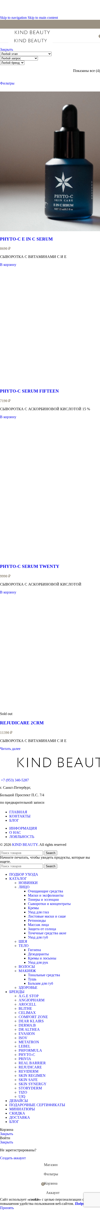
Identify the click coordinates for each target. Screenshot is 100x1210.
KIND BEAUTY (25, 845)
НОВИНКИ (28, 883)
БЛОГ (14, 820)
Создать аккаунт (13, 1158)
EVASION (27, 1034)
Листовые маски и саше (47, 916)
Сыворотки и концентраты (49, 904)
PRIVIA (25, 1059)
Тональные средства (44, 975)
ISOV (23, 1038)
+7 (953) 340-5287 (15, 780)
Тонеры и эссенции (43, 900)
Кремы (33, 908)
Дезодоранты (38, 954)
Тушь (32, 979)
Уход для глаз (38, 912)
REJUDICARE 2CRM (22, 722)
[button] (8, 265)
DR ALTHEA (29, 1029)
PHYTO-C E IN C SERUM (26, 239)
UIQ (22, 1096)
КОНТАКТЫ (19, 816)
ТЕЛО (24, 946)
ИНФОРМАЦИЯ (23, 828)
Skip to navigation (14, 18)
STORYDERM (30, 1088)
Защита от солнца (42, 929)
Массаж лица (38, 925)
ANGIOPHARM (31, 1000)
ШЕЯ (23, 941)
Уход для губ (38, 937)
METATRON (29, 1042)
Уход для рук (38, 962)
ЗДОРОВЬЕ (28, 988)
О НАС (15, 832)
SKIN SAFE (28, 1080)
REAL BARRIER (32, 1063)
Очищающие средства (45, 891)
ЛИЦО (24, 887)
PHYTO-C (27, 1055)
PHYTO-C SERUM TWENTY (29, 566)
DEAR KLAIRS (31, 1021)
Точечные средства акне (47, 933)
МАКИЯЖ (27, 971)
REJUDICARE (30, 1067)
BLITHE (25, 1008)
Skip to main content (43, 18)
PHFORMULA (30, 1050)
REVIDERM (28, 1071)
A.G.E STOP (29, 996)
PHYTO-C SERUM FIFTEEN (29, 391)
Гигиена (34, 950)
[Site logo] (32, 35)
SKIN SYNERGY (33, 1084)
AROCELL (27, 1004)
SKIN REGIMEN (32, 1076)
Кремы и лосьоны (42, 958)
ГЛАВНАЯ (18, 812)
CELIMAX (27, 1013)
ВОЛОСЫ (27, 967)
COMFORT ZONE (33, 1017)
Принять (7, 1208)
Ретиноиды (37, 920)
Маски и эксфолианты (45, 895)
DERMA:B (27, 1025)
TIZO (23, 1092)
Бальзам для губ (40, 983)
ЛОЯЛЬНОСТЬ (21, 837)
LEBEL (24, 1046)
